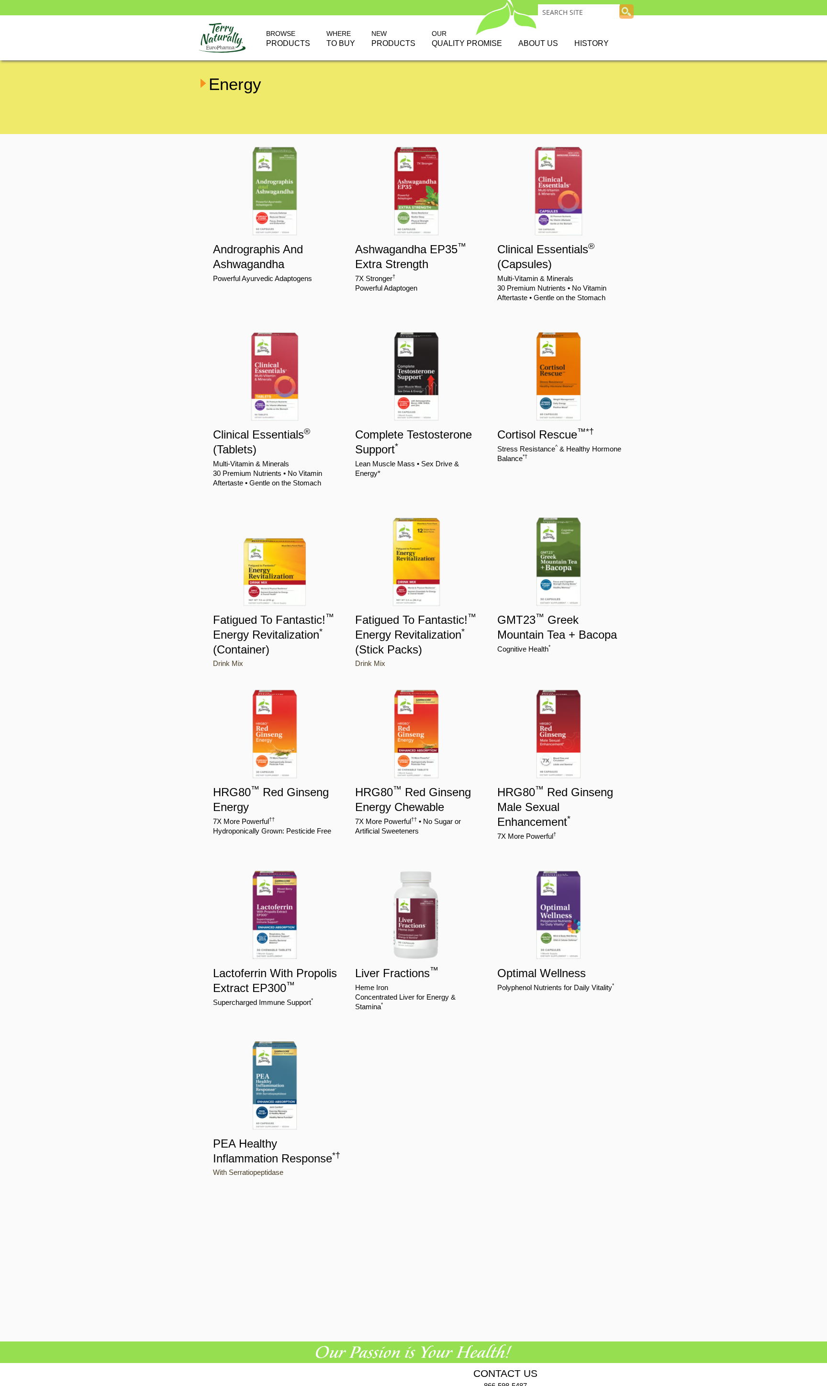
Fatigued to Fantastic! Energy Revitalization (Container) (273, 634)
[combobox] (579, 12)
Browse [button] (288, 38)
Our (467, 38)
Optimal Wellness (541, 973)
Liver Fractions (396, 973)
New (393, 38)
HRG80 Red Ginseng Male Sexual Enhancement (555, 807)
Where (340, 38)
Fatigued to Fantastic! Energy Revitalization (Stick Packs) (415, 634)
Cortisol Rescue (545, 434)
